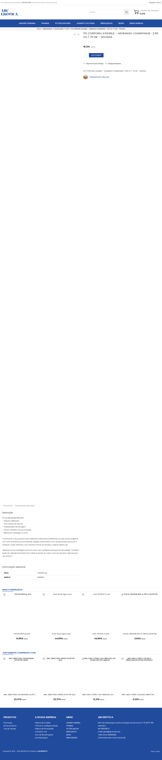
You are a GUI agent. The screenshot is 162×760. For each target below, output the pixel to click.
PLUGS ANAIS (59, 29)
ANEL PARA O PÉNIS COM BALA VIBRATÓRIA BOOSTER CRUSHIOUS (138, 694)
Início (39, 29)
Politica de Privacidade (44, 729)
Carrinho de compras (149, 10)
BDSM (121, 23)
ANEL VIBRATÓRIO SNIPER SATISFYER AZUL (60, 694)
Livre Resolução (41, 738)
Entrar (159, 2)
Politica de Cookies (43, 723)
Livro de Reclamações (44, 735)
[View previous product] (74, 34)
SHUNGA (40, 577)
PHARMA (45, 23)
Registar (152, 2)
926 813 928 (26, 2)
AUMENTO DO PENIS (86, 23)
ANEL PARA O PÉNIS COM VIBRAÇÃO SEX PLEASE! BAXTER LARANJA (99, 694)
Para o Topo (155, 751)
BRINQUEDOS (107, 23)
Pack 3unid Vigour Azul (61, 634)
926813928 (112, 735)
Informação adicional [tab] (25, 506)
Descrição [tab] (8, 506)
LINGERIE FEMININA (27, 23)
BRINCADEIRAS (136, 23)
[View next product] (78, 34)
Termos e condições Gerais (46, 726)
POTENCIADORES (63, 23)
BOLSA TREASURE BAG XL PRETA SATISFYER (140, 634)
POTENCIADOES (72, 729)
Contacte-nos (41, 731)
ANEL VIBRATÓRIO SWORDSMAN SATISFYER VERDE (20, 694)
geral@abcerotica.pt (111, 731)
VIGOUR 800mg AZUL (22, 634)
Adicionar (96, 55)
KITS (67, 29)
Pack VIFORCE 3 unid (100, 634)
